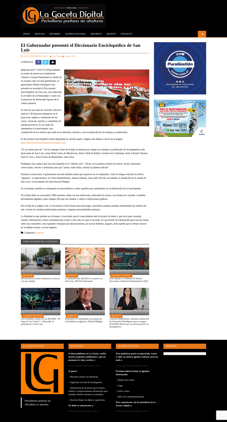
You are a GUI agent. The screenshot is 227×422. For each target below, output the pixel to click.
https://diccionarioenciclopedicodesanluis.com (43, 142)
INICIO (26, 34)
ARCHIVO (111, 34)
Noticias (40, 34)
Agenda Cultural (121, 275)
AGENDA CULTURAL (75, 34)
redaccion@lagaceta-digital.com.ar (83, 411)
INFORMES (54, 34)
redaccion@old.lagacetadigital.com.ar (84, 366)
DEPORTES (96, 34)
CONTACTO (126, 34)
